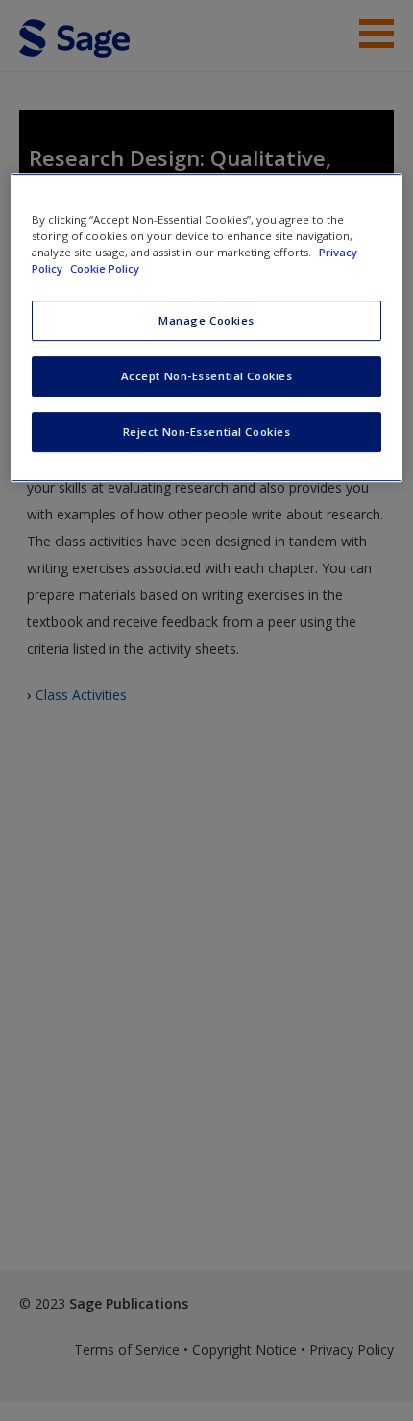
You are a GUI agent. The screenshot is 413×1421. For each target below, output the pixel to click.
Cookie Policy (104, 268)
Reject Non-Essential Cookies (207, 431)
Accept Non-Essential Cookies (207, 376)
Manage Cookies (206, 320)
